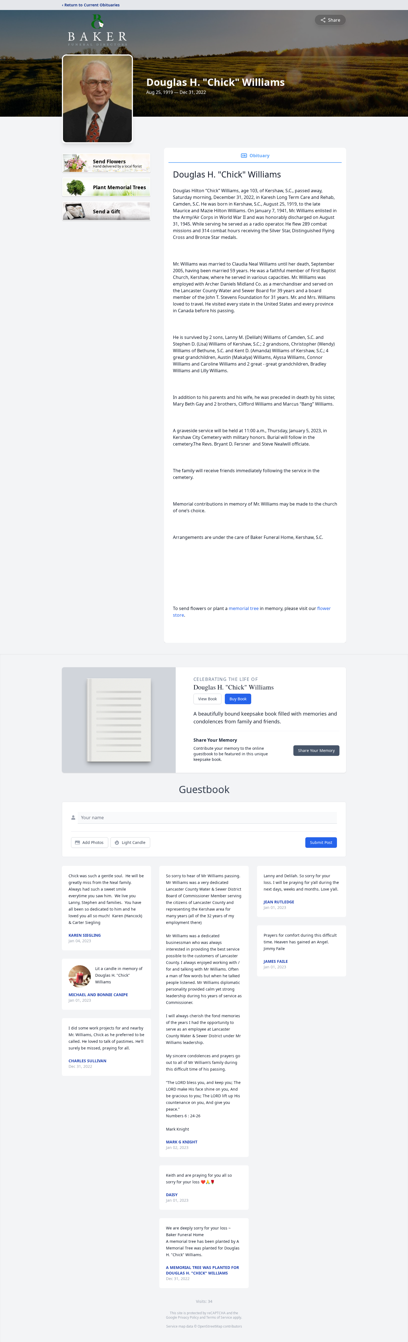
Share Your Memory (316, 750)
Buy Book (238, 698)
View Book (207, 698)
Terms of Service (219, 1317)
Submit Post (321, 842)
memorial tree (244, 608)
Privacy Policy (188, 1317)
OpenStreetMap (210, 1326)
